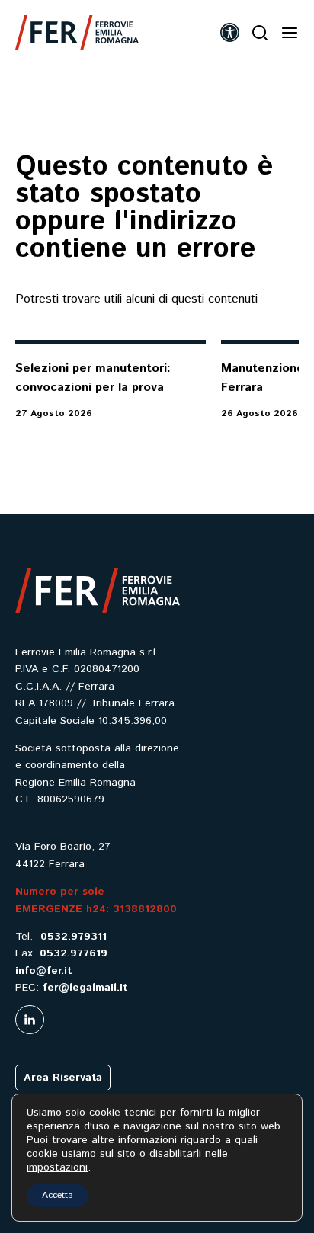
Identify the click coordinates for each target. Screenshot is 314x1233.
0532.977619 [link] (73, 953)
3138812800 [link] (145, 909)
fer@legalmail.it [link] (85, 987)
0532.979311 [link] (73, 936)
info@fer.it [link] (43, 970)
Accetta (57, 1195)
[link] (77, 32)
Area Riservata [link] (63, 1077)
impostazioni (57, 1167)
